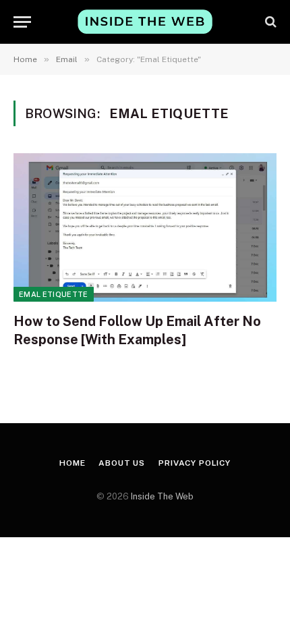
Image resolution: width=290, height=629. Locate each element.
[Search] (269, 22)
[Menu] (22, 22)
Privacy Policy (194, 463)
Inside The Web (162, 496)
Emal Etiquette (53, 294)
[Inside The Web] (145, 21)
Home (72, 463)
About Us (121, 463)
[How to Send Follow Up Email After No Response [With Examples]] (145, 227)
